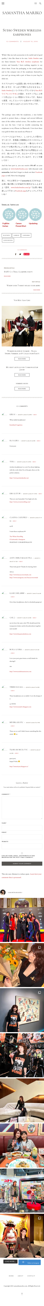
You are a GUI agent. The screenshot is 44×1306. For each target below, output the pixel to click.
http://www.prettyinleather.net (19, 478)
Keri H (12, 414)
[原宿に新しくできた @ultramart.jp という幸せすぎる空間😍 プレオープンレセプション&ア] (22, 1055)
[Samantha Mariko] (22, 13)
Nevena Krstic (16, 722)
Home (11, 1276)
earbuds (16, 235)
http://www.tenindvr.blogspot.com (20, 707)
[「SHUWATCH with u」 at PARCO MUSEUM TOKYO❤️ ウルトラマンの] (22, 1010)
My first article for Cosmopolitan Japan (22, 368)
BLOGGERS (14, 441)
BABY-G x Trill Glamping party (18, 271)
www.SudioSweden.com (19, 169)
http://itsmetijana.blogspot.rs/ (19, 767)
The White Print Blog (16, 537)
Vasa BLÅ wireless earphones (28, 62)
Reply (35, 415)
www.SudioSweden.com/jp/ (21, 187)
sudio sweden (8, 240)
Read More (22, 358)
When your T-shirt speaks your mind (23, 285)
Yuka (12, 462)
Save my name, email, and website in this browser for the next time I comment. (18, 856)
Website (5, 841)
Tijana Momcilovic (19, 750)
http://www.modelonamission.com (20, 672)
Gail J (12, 618)
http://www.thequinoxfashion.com (20, 634)
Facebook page (20, 191)
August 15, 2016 (30, 41)
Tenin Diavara (16, 687)
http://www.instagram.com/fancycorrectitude (24, 578)
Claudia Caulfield (18, 517)
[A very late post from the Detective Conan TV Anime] (22, 1191)
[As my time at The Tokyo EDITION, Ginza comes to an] (22, 1100)
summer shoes (22, 383)
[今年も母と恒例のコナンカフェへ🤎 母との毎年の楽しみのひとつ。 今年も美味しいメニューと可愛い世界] (22, 1145)
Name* (4, 823)
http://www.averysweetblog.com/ (20, 502)
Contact (31, 1276)
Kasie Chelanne (17, 593)
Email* (4, 832)
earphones (26, 235)
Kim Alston (15, 493)
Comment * (6, 794)
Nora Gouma (16, 649)
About (20, 1276)
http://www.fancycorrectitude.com (20, 575)
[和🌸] (22, 1236)
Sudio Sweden (33, 58)
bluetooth (6, 235)
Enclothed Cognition (16, 425)
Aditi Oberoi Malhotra (21, 558)
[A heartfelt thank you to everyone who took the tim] (22, 965)
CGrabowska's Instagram (17, 539)
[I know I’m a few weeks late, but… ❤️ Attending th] (22, 920)
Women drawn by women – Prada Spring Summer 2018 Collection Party (22, 352)
